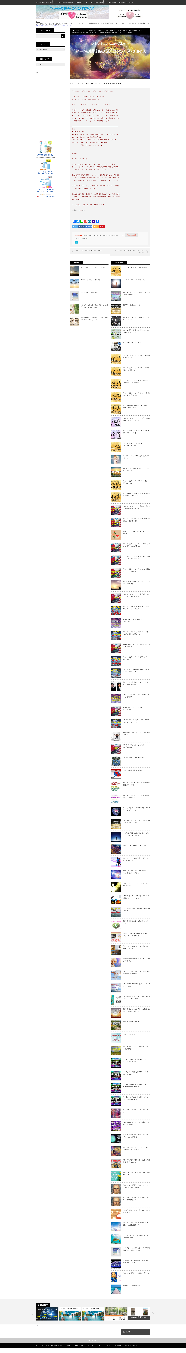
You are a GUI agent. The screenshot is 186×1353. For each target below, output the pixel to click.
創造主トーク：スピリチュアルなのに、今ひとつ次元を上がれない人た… (94, 318)
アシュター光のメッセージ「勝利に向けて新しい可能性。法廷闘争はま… (136, 394)
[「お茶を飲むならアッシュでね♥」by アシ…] (116, 1314)
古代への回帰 (137, 23)
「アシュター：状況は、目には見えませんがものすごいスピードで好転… (136, 997)
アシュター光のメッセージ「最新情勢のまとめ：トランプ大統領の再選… (136, 595)
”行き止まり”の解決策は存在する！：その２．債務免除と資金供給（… (135, 1085)
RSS (128, 1332)
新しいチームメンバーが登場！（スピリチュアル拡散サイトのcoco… (136, 1261)
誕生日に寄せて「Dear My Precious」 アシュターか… (136, 532)
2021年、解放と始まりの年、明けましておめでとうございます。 (136, 582)
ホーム (38, 2)
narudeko (78, 236)
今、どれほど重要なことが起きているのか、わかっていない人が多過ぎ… (136, 834)
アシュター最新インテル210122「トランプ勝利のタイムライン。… (136, 482)
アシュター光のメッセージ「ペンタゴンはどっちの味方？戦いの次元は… (136, 545)
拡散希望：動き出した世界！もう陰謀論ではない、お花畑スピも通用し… (136, 1010)
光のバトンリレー (116, 23)
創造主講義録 (99, 2)
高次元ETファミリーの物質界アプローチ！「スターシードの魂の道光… (136, 934)
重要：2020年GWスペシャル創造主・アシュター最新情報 (136, 1048)
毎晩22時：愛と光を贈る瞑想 (131, 305)
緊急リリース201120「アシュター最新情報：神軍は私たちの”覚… (136, 784)
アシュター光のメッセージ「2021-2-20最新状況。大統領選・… (136, 369)
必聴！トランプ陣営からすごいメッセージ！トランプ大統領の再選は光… (136, 683)
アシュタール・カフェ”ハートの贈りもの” (129, 1350)
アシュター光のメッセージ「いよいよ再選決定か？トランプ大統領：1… (136, 570)
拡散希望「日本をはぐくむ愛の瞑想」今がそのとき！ (136, 922)
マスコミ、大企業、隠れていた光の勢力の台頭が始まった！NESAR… (136, 972)
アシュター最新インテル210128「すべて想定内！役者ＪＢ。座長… (136, 444)
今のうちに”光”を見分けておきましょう (135, 845)
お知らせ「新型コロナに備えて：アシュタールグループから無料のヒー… (136, 1136)
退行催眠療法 (57, 24)
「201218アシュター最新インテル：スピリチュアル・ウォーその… (136, 670)
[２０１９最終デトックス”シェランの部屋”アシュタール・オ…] (70, 1314)
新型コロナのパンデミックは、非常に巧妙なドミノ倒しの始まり (136, 1123)
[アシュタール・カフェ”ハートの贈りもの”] (72, 12)
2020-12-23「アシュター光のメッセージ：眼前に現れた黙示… (136, 645)
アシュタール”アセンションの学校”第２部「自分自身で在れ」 (135, 1236)
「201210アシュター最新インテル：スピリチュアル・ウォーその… (136, 721)
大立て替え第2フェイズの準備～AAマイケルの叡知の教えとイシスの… (136, 897)
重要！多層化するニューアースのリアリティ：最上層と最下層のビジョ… (135, 1148)
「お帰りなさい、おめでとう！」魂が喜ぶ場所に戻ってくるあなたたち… (136, 1249)
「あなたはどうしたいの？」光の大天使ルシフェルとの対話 (136, 884)
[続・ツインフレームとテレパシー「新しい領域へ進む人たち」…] (139, 1314)
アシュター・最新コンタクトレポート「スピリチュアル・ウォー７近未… (136, 608)
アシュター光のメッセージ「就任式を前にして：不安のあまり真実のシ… (136, 507)
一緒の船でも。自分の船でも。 (132, 1285)
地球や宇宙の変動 (109, 32)
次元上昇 (50, 24)
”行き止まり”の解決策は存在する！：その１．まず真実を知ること (135, 1098)
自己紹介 (42, 2)
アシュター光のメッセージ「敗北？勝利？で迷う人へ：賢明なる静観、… (136, 520)
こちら (80, 210)
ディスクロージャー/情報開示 (85, 23)
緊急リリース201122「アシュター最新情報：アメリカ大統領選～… (136, 796)
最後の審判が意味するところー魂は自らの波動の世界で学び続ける (136, 1161)
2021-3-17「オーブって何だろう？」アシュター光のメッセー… (136, 318)
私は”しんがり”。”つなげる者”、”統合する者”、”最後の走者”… (135, 859)
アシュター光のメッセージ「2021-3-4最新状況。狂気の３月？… (136, 356)
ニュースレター (91, 2)
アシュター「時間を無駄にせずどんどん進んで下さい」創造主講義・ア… (136, 1224)
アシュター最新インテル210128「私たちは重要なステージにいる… (136, 432)
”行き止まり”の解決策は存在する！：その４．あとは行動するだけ (135, 1060)
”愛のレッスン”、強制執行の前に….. (92, 292)
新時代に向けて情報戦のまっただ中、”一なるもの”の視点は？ (136, 960)
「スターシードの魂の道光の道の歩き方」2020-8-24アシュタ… (135, 947)
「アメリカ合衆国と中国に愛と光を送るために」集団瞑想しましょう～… (136, 821)
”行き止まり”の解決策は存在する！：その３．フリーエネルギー (135, 1073)
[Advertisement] (50, 103)
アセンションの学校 (109, 2)
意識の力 (44, 24)
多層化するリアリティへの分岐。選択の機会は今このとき (136, 1173)
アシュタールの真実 (58, 2)
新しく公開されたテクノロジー (132, 342)
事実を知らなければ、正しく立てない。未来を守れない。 (136, 733)
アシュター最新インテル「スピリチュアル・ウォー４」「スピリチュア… (136, 658)
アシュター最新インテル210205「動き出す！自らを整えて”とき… (135, 406)
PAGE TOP (94, 1340)
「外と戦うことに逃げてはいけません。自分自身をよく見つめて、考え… (94, 306)
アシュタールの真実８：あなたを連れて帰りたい (136, 1110)
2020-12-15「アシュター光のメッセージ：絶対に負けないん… (136, 708)
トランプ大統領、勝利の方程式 (132, 770)
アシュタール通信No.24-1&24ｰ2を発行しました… (136, 1274)
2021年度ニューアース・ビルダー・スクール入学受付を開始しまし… (136, 293)
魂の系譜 (66, 2)
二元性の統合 (106, 23)
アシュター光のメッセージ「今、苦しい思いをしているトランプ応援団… (136, 557)
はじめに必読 (49, 2)
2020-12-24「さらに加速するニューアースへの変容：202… (136, 620)
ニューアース (98, 23)
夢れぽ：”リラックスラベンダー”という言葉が (89, 250)
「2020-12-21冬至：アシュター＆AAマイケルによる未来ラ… (136, 696)
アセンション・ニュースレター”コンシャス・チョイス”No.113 (129, 252)
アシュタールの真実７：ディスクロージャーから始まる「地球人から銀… (136, 1186)
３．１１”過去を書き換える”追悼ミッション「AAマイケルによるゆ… (136, 331)
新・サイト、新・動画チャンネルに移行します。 (136, 268)
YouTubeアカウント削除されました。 (134, 280)
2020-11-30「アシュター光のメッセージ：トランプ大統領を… (136, 746)
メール (131, 2)
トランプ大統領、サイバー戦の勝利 (133, 757)
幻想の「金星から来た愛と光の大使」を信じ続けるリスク (136, 1211)
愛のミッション (82, 2)
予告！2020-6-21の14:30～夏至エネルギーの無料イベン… (136, 985)
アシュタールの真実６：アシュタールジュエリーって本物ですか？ (136, 1198)
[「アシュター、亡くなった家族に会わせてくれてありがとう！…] (93, 1314)
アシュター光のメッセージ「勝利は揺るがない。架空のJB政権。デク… (136, 494)
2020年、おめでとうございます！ (91, 280)
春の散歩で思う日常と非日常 (131, 1021)
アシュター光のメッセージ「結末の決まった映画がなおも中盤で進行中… (136, 381)
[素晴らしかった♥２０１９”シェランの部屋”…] (47, 1314)
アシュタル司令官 (41, 23)
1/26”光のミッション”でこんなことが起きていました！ (136, 457)
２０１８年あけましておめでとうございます (94, 267)
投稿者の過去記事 (131, 235)
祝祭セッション (73, 2)
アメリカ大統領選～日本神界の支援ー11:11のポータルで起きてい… (136, 809)
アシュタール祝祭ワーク (122, 2)
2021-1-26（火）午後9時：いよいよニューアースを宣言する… (136, 469)
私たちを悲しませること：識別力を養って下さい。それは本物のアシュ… (136, 872)
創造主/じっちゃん (127, 23)
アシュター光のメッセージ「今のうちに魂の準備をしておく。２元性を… (136, 419)
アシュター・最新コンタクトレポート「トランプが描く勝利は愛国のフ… (136, 633)
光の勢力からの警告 (129, 1034)
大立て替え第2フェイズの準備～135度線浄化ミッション (136, 909)
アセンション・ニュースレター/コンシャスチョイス (61, 23)
